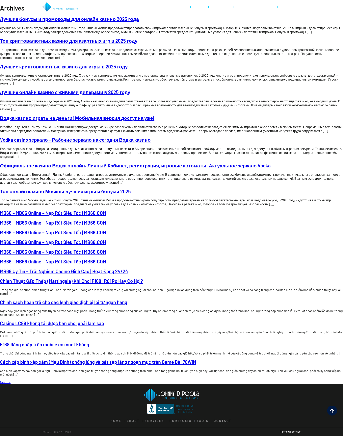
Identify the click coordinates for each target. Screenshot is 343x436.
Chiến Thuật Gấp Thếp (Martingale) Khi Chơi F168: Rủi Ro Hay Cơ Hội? (71, 281)
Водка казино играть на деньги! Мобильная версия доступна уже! (77, 118)
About (199, 7)
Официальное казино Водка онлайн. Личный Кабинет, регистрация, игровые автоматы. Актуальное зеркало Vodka (135, 165)
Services (221, 7)
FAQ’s (269, 7)
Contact (289, 7)
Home (182, 7)
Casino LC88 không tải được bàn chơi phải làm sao (52, 323)
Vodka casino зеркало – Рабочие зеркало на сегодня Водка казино (75, 140)
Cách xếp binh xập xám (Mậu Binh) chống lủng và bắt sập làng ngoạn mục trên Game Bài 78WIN (98, 362)
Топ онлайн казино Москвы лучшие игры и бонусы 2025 (65, 191)
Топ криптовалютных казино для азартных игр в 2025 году (68, 41)
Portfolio (247, 7)
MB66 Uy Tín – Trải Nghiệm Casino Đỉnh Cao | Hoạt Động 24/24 (64, 271)
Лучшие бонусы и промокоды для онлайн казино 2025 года (69, 19)
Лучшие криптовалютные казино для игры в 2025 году (64, 66)
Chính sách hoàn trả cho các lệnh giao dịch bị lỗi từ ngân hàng (63, 302)
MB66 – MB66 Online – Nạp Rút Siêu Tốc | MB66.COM (53, 213)
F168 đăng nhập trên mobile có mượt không (44, 344)
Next (5, 382)
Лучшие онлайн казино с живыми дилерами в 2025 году (65, 92)
